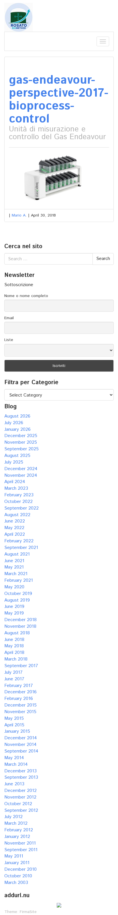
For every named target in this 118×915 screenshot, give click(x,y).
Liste (8, 340)
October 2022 (18, 501)
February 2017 (18, 685)
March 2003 (16, 882)
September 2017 (21, 666)
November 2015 (20, 712)
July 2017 (13, 672)
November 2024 (20, 475)
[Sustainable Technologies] (18, 17)
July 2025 (13, 462)
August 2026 (17, 416)
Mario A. (19, 215)
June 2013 (14, 784)
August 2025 (17, 455)
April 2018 (14, 652)
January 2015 (17, 731)
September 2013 (21, 777)
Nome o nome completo (26, 296)
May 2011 (13, 856)
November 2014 (20, 744)
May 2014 (14, 758)
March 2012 (15, 823)
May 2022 (14, 528)
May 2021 (14, 567)
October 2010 (18, 876)
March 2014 (16, 764)
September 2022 (21, 508)
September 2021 (21, 547)
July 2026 (13, 423)
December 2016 (20, 692)
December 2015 (20, 705)
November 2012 (20, 797)
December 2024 (21, 469)
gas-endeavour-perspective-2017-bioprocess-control (58, 100)
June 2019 (14, 606)
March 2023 (16, 488)
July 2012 (13, 816)
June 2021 (14, 561)
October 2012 (18, 804)
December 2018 (20, 620)
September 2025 (21, 449)
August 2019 (17, 600)
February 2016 (18, 698)
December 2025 (20, 435)
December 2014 (20, 738)
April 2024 (14, 481)
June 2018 (14, 639)
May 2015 (14, 718)
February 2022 (19, 541)
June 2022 (14, 521)
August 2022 (17, 515)
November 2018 (20, 626)
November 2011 (20, 843)
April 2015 (14, 725)
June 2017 (14, 679)
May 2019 (14, 613)
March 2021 (15, 574)
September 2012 (21, 810)
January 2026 (17, 429)
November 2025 (20, 442)
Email (9, 318)
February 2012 (18, 830)
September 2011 (21, 850)
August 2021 (17, 554)
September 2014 (21, 751)
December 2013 (20, 771)
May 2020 (14, 587)
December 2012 (20, 790)
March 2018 (15, 659)
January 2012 (17, 836)
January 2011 (17, 863)
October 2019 (18, 593)
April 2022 (14, 534)
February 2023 (19, 495)
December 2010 (20, 869)
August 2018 (17, 633)
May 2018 (14, 646)
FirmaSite (28, 912)
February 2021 (18, 580)
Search (103, 258)
